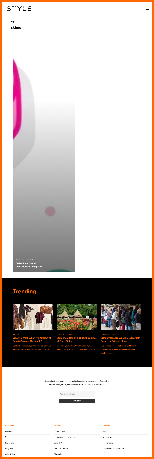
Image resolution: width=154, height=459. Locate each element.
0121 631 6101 (59, 431)
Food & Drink (28, 259)
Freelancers (108, 443)
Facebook (9, 431)
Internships (107, 437)
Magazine (9, 448)
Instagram (9, 443)
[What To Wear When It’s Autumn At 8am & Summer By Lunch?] (33, 327)
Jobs (105, 431)
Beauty (19, 259)
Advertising (10, 454)
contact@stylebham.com (64, 437)
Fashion (16, 335)
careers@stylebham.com (113, 448)
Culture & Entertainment (66, 335)
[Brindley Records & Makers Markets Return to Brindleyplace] (121, 329)
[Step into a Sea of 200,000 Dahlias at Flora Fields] (77, 327)
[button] (147, 8)
